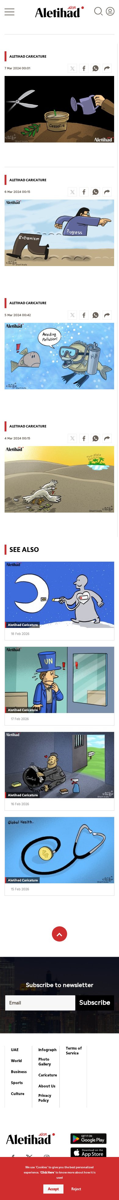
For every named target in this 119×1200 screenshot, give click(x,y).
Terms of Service (74, 1051)
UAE (15, 1049)
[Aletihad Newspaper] (59, 11)
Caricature (47, 1075)
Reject (76, 1189)
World (16, 1060)
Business (19, 1071)
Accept (53, 1189)
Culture (17, 1093)
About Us (47, 1086)
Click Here (47, 1172)
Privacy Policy (44, 1098)
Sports (17, 1082)
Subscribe (94, 1003)
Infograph (47, 1049)
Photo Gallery (44, 1062)
